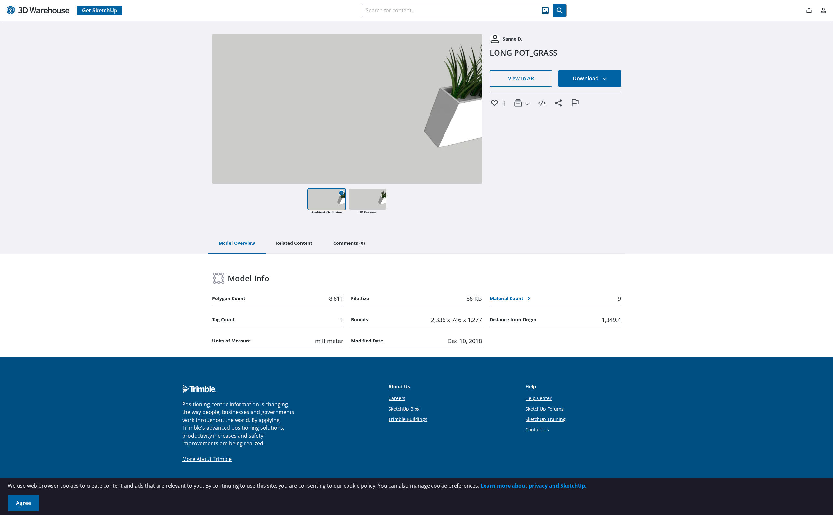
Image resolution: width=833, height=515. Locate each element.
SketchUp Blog (404, 409)
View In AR (521, 78)
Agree (23, 503)
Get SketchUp (99, 10)
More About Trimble (207, 459)
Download (586, 78)
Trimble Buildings (408, 419)
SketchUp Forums (545, 409)
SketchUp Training (546, 419)
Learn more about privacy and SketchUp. (534, 485)
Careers (397, 398)
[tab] (237, 243)
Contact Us (537, 429)
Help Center (539, 398)
